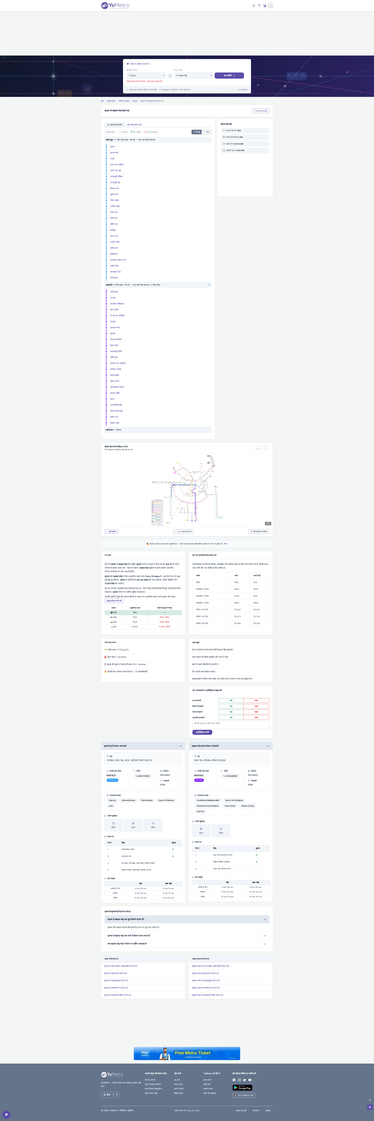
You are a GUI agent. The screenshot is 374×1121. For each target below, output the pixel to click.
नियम (225, 544)
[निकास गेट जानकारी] (115, 430)
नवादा (112, 158)
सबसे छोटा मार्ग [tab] (136, 124)
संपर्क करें (206, 1084)
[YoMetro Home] (115, 5)
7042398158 (231, 776)
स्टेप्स (207, 132)
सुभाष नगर (114, 194)
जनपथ (113, 297)
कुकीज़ (268, 1110)
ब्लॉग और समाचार (209, 1093)
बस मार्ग (177, 1080)
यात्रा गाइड (178, 1084)
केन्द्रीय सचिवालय (117, 303)
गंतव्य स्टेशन (178, 70)
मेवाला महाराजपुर (116, 410)
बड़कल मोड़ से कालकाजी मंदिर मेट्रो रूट (207, 995)
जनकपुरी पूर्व (115, 182)
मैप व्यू (198, 132)
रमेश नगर (114, 212)
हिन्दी (108, 1094)
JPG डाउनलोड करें (185, 531)
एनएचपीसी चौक (116, 404)
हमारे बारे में (207, 1080)
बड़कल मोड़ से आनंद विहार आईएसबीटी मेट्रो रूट (211, 966)
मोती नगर (113, 218)
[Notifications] (254, 5)
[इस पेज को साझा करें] (370, 1100)
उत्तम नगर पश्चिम (117, 164)
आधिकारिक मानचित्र (260, 531)
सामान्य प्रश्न (208, 1088)
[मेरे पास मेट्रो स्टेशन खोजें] (259, 5)
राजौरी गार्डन (115, 206)
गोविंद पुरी (113, 357)
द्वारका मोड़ (114, 152)
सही (231, 700)
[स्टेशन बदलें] (170, 76)
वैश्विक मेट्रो (178, 1093)
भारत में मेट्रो (178, 1088)
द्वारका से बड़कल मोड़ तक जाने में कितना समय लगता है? (129, 935)
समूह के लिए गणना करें (114, 601)
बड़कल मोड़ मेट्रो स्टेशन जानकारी (205, 746)
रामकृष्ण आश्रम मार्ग (118, 260)
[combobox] (146, 75)
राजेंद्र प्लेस (115, 242)
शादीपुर (113, 230)
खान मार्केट (114, 309)
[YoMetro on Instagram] (239, 1080)
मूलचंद (112, 333)
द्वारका (112, 146)
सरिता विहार (114, 375)
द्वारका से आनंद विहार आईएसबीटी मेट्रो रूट (120, 966)
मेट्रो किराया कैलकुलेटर (153, 1088)
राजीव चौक (114, 265)
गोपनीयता (255, 1110)
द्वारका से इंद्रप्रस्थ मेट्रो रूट (115, 973)
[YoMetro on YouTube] (249, 1080)
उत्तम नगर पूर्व (115, 170)
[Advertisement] (187, 35)
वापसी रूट (244, 90)
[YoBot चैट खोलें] (6, 1114)
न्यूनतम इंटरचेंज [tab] (116, 124)
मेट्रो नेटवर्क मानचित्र (153, 1084)
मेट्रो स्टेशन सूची (151, 1093)
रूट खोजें (227, 75)
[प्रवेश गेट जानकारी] (115, 140)
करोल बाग (114, 248)
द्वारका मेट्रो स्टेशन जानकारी (115, 746)
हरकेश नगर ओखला (117, 363)
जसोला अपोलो (115, 369)
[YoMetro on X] (244, 1080)
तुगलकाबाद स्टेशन (117, 387)
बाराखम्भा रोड (115, 271)
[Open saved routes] (370, 1107)
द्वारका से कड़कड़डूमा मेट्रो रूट (116, 980)
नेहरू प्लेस (114, 345)
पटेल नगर (114, 236)
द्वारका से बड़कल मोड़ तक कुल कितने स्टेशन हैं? (126, 919)
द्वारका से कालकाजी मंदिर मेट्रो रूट (117, 995)
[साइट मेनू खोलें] (271, 5)
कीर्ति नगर (114, 224)
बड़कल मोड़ (114, 422)
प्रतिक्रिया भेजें (202, 732)
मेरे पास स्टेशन (150, 1080)
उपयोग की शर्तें (241, 1110)
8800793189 (143, 776)
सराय (112, 399)
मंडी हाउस (114, 277)
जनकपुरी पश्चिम (116, 176)
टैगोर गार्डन (114, 200)
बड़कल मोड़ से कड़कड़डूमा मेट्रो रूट (206, 980)
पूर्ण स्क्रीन (112, 531)
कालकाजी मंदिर (116, 351)
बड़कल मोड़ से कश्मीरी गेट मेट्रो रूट (206, 987)
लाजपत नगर (115, 327)
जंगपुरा (112, 321)
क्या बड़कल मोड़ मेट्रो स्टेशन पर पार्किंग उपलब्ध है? (127, 943)
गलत (256, 700)
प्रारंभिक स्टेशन (132, 70)
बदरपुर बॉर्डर (115, 393)
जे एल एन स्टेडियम (117, 315)
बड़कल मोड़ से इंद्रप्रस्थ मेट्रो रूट (205, 973)
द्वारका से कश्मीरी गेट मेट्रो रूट (116, 987)
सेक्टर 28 (114, 416)
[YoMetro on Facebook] (234, 1080)
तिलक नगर (114, 188)
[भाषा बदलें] (264, 5)
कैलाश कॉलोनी (115, 339)
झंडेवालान (114, 254)
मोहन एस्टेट (114, 381)
